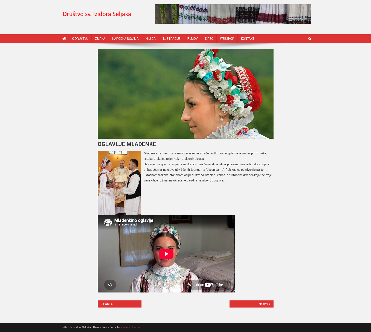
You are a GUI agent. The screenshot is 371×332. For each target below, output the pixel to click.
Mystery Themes (130, 327)
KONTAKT (247, 38)
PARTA (108, 304)
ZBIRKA (100, 38)
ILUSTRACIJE (172, 38)
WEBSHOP (227, 38)
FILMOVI (192, 38)
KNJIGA (151, 38)
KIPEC (209, 38)
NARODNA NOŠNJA (125, 38)
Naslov (263, 304)
